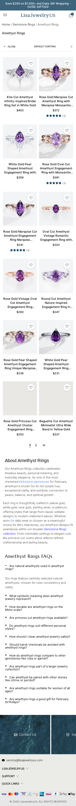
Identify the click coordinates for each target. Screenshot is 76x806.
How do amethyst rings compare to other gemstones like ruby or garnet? (35, 657)
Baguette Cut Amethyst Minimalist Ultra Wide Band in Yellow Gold (56, 425)
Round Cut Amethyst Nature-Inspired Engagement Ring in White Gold (56, 303)
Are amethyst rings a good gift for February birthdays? (37, 700)
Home (6, 24)
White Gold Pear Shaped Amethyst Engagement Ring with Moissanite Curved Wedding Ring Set (20, 168)
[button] (38, 568)
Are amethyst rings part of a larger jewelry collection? (36, 667)
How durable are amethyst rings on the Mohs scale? (34, 608)
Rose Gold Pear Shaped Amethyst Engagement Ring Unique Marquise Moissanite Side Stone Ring (20, 364)
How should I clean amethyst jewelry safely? (39, 636)
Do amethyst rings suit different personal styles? (35, 627)
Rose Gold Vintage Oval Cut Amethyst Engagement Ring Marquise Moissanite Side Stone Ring (20, 303)
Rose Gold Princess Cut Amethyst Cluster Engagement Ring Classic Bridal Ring (20, 425)
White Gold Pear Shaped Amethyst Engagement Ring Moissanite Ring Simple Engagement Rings (56, 364)
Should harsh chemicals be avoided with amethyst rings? (35, 646)
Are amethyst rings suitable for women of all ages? (37, 689)
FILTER (11, 46)
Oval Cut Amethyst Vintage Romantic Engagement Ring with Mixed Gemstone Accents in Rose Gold (56, 236)
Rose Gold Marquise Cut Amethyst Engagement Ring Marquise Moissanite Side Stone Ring (20, 236)
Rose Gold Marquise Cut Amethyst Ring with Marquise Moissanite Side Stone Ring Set (56, 101)
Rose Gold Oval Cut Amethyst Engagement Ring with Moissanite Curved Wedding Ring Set (56, 168)
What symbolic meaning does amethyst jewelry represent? (34, 597)
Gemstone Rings (24, 24)
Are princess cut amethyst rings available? (38, 618)
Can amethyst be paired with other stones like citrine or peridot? (36, 678)
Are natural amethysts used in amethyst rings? (34, 567)
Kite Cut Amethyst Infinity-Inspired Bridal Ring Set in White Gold (20, 101)
